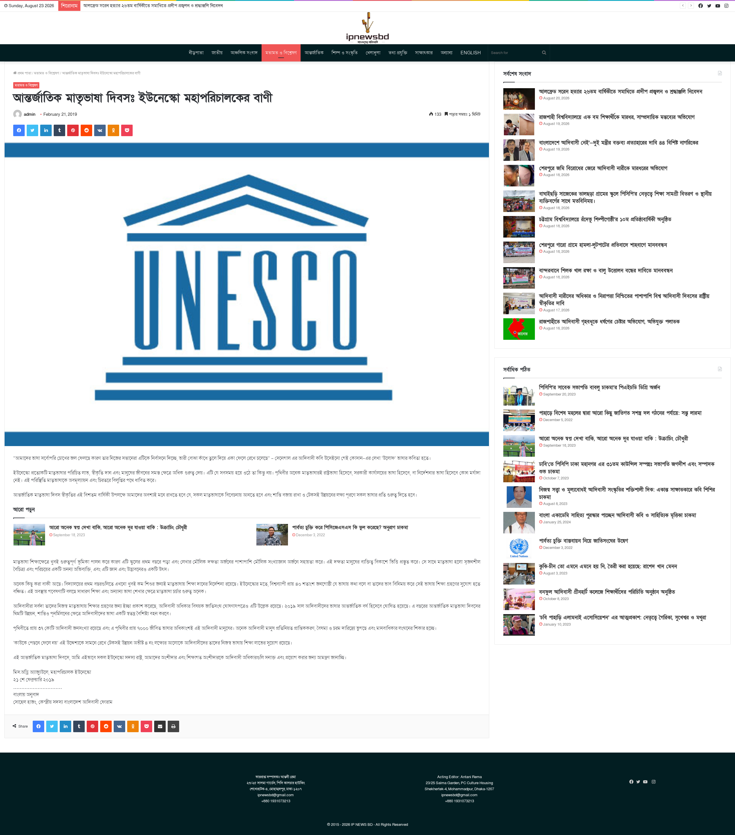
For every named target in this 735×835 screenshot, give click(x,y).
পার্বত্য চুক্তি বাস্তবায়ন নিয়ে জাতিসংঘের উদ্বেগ (583, 541)
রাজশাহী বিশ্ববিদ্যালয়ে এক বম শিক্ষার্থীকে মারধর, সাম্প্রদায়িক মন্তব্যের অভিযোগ (617, 117)
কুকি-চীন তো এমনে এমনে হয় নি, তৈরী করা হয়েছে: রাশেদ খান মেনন (608, 566)
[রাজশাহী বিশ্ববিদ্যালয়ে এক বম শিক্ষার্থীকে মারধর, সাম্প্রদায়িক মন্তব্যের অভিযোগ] (519, 124)
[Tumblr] (59, 130)
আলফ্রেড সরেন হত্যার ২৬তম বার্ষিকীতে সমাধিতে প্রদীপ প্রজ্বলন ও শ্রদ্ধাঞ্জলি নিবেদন (153, 6)
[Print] (173, 726)
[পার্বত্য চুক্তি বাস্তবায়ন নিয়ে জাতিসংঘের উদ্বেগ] (519, 548)
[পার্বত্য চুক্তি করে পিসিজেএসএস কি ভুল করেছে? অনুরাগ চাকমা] (272, 534)
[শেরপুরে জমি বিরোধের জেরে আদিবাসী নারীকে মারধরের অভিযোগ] (519, 175)
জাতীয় (217, 53)
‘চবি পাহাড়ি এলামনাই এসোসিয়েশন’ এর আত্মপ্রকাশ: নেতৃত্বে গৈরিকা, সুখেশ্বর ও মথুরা (622, 617)
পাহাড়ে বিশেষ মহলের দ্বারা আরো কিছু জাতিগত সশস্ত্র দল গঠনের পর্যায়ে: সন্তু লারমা (620, 413)
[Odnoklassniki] (113, 130)
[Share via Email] (160, 726)
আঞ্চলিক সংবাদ (244, 53)
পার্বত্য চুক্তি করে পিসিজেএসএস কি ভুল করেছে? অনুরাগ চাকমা (350, 527)
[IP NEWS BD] (367, 28)
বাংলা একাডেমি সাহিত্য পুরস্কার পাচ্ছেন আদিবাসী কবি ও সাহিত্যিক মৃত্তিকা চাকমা (617, 515)
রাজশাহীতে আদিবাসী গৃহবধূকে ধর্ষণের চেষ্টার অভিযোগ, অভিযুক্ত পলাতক (609, 322)
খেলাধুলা (373, 53)
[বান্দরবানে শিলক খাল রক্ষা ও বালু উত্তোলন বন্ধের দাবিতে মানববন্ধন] (519, 278)
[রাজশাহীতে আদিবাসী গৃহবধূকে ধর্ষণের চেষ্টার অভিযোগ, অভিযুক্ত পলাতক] (519, 329)
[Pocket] (127, 130)
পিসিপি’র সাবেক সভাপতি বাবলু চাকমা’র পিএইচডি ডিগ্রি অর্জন (599, 387)
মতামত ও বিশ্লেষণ (281, 53)
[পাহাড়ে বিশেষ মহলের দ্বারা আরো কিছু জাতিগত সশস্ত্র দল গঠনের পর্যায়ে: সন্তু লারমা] (519, 420)
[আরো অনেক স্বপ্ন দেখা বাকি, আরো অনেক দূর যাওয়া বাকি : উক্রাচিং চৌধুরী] (29, 534)
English (471, 53)
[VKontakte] (100, 130)
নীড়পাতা (196, 53)
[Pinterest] (73, 130)
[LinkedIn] (46, 130)
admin (29, 114)
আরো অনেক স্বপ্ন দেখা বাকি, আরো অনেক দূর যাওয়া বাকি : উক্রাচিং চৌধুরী (118, 527)
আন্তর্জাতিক (314, 53)
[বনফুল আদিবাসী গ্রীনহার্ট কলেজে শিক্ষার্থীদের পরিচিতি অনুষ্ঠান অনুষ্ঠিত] (519, 599)
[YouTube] (646, 781)
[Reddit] (86, 130)
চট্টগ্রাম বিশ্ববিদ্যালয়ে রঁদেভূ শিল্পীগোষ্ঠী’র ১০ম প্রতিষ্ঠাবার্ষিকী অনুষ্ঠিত (605, 219)
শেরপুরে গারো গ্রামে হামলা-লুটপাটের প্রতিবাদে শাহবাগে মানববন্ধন (603, 245)
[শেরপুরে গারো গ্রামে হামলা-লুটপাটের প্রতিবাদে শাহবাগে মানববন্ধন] (519, 252)
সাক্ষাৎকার (424, 53)
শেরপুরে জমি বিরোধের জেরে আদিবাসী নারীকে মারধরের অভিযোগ (603, 168)
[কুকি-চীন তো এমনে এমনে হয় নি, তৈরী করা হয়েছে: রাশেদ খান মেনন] (519, 574)
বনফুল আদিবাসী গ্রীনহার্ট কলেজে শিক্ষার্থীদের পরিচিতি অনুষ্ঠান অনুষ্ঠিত (607, 592)
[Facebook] (19, 130)
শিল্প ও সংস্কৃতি (345, 53)
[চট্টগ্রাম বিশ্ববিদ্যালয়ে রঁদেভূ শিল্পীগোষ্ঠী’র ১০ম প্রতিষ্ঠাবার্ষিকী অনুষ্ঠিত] (519, 227)
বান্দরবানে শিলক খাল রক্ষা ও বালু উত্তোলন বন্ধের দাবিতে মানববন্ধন (606, 270)
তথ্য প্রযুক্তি (397, 53)
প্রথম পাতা (24, 73)
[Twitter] (32, 130)
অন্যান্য (446, 53)
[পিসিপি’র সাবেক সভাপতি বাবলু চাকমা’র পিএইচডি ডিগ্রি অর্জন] (519, 395)
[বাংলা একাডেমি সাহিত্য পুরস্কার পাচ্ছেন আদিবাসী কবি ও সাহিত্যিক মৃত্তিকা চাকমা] (519, 522)
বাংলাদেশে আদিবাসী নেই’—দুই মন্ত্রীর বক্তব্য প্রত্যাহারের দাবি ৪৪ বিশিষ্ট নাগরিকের (618, 143)
